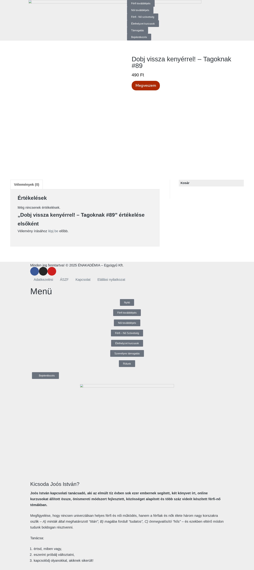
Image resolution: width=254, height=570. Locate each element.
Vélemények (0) (26, 184)
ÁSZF (64, 279)
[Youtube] (52, 271)
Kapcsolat (83, 279)
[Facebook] (34, 271)
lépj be (53, 231)
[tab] (26, 184)
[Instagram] (43, 271)
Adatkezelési (43, 279)
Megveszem (145, 85)
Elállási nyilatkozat (111, 279)
